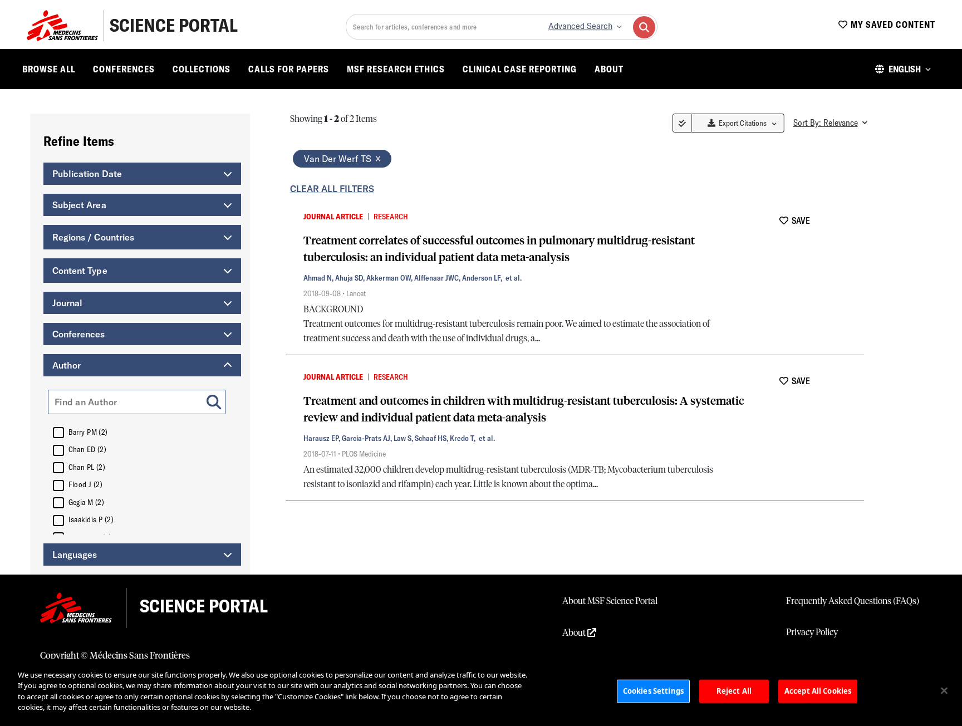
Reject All (734, 691)
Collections (201, 69)
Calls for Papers (288, 69)
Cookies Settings (653, 691)
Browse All (48, 69)
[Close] (944, 691)
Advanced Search (580, 26)
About (609, 69)
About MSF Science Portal (609, 601)
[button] (903, 69)
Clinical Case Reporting (520, 69)
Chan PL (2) (87, 467)
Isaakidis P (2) (91, 519)
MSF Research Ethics (396, 69)
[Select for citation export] (292, 216)
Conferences (124, 69)
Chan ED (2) (87, 449)
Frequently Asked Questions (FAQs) (852, 601)
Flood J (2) (85, 484)
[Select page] (682, 123)
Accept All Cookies (817, 691)
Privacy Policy (812, 632)
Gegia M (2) (86, 502)
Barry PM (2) (88, 432)
